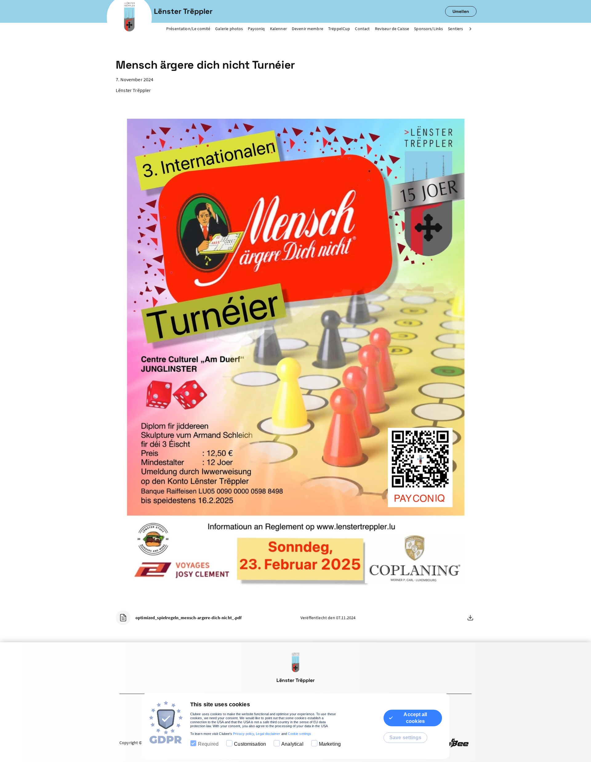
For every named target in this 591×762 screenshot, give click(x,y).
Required (208, 744)
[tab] (190, 29)
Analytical (292, 744)
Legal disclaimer (268, 734)
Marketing (330, 744)
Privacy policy (243, 734)
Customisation (250, 744)
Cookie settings (299, 734)
